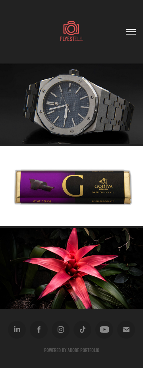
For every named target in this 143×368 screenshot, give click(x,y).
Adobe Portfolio (83, 350)
